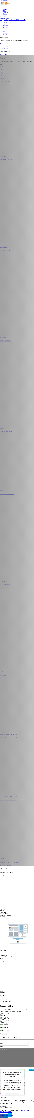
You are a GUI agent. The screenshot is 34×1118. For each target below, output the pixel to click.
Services (5, 12)
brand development (6, 67)
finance (2, 72)
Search (2, 16)
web (1, 82)
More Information (12, 1095)
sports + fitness (5, 79)
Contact (5, 14)
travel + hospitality (6, 81)
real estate (3, 76)
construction (4, 69)
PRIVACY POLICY (26, 1110)
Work (4, 11)
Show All (3, 66)
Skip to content (4, 0)
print (1, 75)
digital (2, 70)
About (5, 9)
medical (2, 73)
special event (4, 78)
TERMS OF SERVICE (6, 1112)
